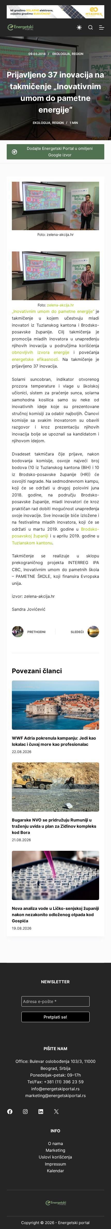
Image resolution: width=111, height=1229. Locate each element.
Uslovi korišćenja (55, 1157)
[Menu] (101, 27)
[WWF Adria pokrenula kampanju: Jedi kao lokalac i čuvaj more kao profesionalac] (55, 705)
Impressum (55, 1164)
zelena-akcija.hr (60, 305)
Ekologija (61, 54)
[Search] (90, 27)
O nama (55, 1143)
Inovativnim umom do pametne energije (53, 311)
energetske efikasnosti (35, 359)
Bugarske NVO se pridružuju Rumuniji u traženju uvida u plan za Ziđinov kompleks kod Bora (54, 826)
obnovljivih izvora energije (40, 352)
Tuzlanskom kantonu (32, 542)
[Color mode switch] (79, 27)
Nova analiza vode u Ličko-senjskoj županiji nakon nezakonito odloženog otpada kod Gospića (55, 914)
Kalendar (55, 1170)
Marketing (55, 1150)
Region (77, 54)
